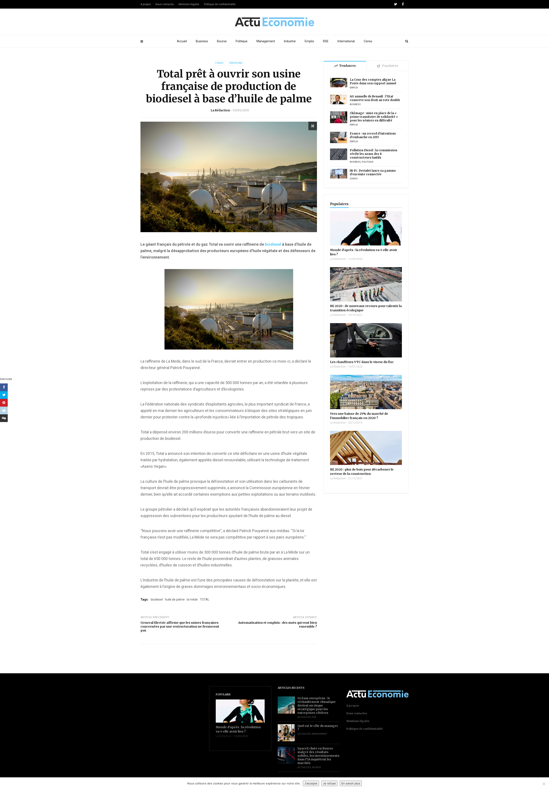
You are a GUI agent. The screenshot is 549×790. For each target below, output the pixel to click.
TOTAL (204, 599)
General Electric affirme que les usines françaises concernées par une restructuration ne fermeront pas (179, 626)
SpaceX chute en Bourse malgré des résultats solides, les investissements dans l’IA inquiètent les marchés (318, 756)
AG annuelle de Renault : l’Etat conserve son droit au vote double (375, 98)
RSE (326, 41)
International (346, 41)
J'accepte (311, 783)
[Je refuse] (543, 784)
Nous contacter (164, 4)
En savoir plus (350, 783)
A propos (145, 4)
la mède (192, 599)
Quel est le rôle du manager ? (317, 727)
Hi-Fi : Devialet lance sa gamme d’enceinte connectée (373, 172)
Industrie (290, 41)
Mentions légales (189, 4)
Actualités (304, 717)
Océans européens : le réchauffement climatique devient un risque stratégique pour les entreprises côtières (316, 705)
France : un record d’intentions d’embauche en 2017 (373, 135)
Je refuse (329, 783)
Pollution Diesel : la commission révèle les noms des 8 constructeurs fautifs (373, 153)
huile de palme (175, 599)
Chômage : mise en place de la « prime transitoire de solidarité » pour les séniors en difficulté (374, 116)
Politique (241, 41)
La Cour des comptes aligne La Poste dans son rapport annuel (373, 81)
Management (265, 41)
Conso (368, 41)
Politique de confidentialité (219, 4)
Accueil (182, 41)
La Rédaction (220, 110)
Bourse (222, 41)
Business (202, 41)
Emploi (309, 41)
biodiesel (273, 244)
